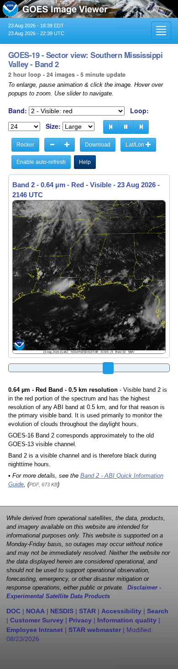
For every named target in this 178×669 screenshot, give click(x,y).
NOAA (35, 611)
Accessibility (121, 611)
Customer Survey (36, 620)
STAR (87, 611)
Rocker (25, 145)
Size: (53, 126)
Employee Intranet (34, 629)
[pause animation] (126, 127)
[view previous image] (111, 127)
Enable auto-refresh (41, 162)
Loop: (139, 111)
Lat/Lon (136, 145)
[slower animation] (52, 145)
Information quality (127, 620)
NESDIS (61, 611)
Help (85, 162)
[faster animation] (67, 145)
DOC (13, 611)
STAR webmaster (94, 629)
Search (157, 611)
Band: (17, 111)
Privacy (80, 620)
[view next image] (141, 127)
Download (97, 145)
